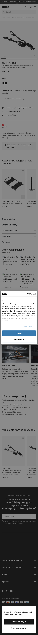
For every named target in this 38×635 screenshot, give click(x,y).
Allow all (19, 333)
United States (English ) (19, 622)
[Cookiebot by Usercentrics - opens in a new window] (27, 294)
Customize (18, 339)
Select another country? (19, 628)
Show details (27, 327)
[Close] (33, 608)
